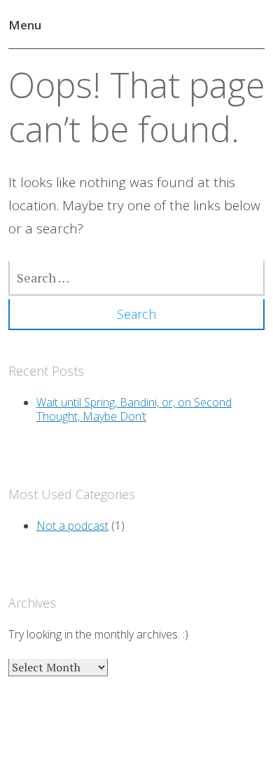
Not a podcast (72, 525)
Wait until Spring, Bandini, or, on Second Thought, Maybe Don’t (134, 409)
